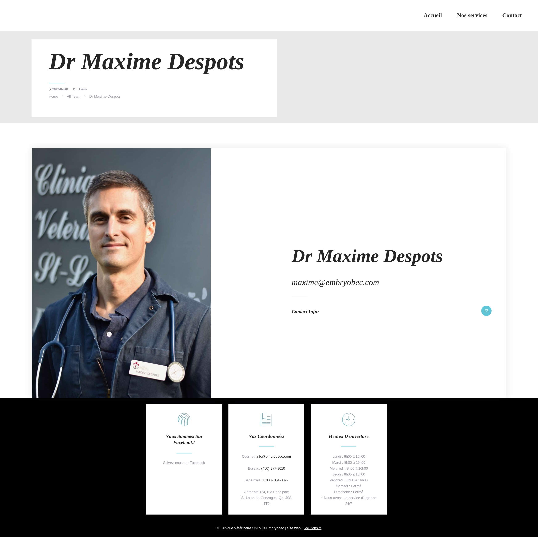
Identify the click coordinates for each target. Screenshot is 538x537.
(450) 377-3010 (273, 468)
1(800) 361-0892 (275, 480)
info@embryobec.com (273, 456)
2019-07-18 (60, 89)
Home (53, 96)
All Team (73, 96)
